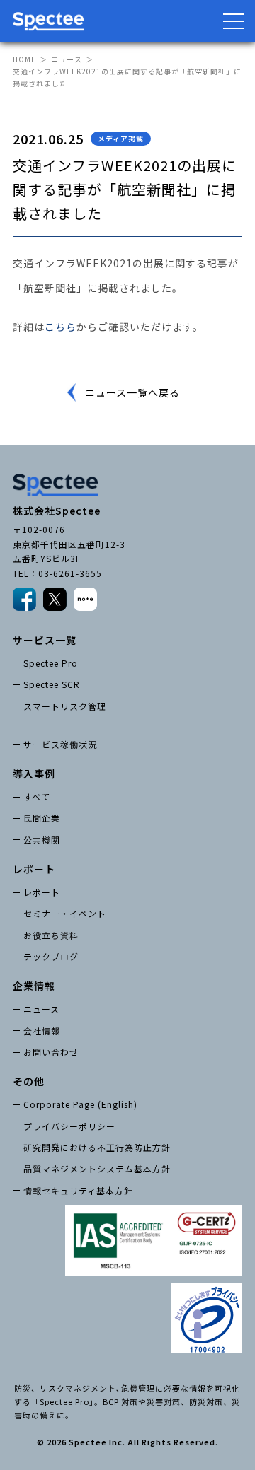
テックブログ (51, 956)
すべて (36, 797)
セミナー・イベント (64, 913)
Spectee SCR (51, 684)
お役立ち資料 (51, 935)
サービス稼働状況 (60, 744)
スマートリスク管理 (64, 706)
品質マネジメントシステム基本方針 (97, 1168)
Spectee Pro (50, 663)
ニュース (66, 59)
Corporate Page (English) (80, 1104)
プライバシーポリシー (69, 1126)
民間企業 (41, 818)
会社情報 (41, 1031)
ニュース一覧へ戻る (132, 392)
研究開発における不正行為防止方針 (97, 1147)
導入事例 (34, 773)
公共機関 (41, 840)
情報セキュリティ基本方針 (78, 1190)
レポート (41, 892)
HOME (24, 59)
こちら (60, 327)
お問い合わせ (51, 1052)
